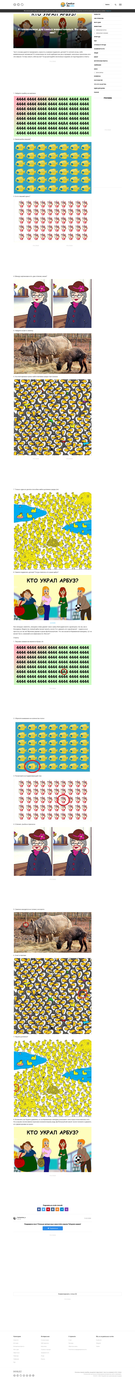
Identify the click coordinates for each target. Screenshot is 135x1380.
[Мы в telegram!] (18, 1375)
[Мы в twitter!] (21, 1375)
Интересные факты (101, 61)
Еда (95, 40)
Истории (15, 1343)
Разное (96, 92)
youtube (52, 623)
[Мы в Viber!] (30, 1375)
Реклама (71, 1343)
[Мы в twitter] (22, 4)
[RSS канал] (33, 1375)
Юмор (96, 57)
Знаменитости (99, 49)
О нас (70, 1340)
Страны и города (100, 44)
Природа (97, 36)
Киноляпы (99, 72)
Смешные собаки (102, 33)
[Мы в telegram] (18, 4)
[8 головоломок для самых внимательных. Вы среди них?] (66, 1209)
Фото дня (97, 22)
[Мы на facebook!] (14, 4)
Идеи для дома (99, 88)
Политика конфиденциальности (78, 1349)
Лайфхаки (97, 65)
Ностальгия (98, 80)
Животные (97, 26)
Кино (96, 69)
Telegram (98, 1343)
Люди (96, 53)
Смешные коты (101, 30)
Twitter (98, 1346)
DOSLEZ (17, 1371)
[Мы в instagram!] (24, 1375)
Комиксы (97, 76)
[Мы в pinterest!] (27, 1375)
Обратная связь (73, 1346)
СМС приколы (99, 18)
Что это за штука (100, 84)
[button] (39, 1209)
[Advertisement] (52, 76)
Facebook (98, 1340)
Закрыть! (108, 10)
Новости (97, 14)
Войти (107, 4)
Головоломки (45, 1340)
